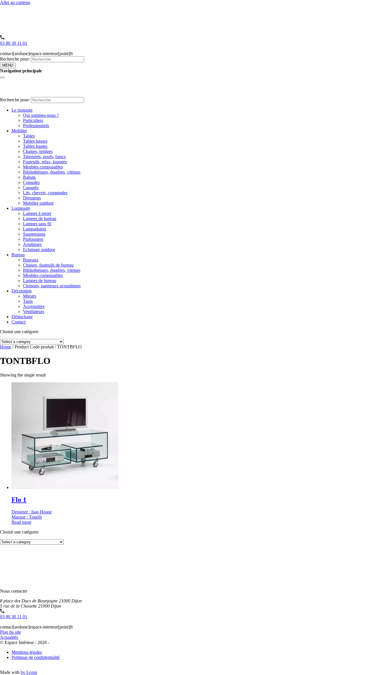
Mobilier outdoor (38, 203)
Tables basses (35, 141)
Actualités (9, 637)
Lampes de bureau (39, 218)
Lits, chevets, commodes (45, 192)
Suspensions (34, 234)
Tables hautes (35, 146)
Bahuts (29, 177)
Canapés (30, 187)
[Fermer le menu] (2, 77)
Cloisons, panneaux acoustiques (52, 285)
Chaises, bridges (38, 151)
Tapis (28, 301)
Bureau (18, 254)
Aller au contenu (15, 2)
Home (5, 346)
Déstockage (22, 316)
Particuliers (33, 120)
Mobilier (19, 130)
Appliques (32, 244)
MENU (7, 65)
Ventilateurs (33, 311)
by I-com (29, 672)
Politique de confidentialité (35, 657)
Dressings (32, 197)
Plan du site (10, 632)
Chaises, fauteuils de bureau (48, 265)
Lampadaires (34, 228)
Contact (18, 321)
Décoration (21, 290)
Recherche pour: (15, 59)
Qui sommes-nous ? (41, 115)
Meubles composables (43, 166)
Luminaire (20, 208)
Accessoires (33, 306)
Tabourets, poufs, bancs (44, 156)
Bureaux (30, 259)
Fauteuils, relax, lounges (45, 161)
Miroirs (29, 296)
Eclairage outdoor (39, 249)
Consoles (31, 182)
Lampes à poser (37, 213)
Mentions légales (26, 652)
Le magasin (21, 110)
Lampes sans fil (37, 223)
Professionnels (36, 125)
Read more (21, 522)
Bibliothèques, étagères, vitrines (51, 172)
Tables (29, 135)
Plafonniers (33, 239)
